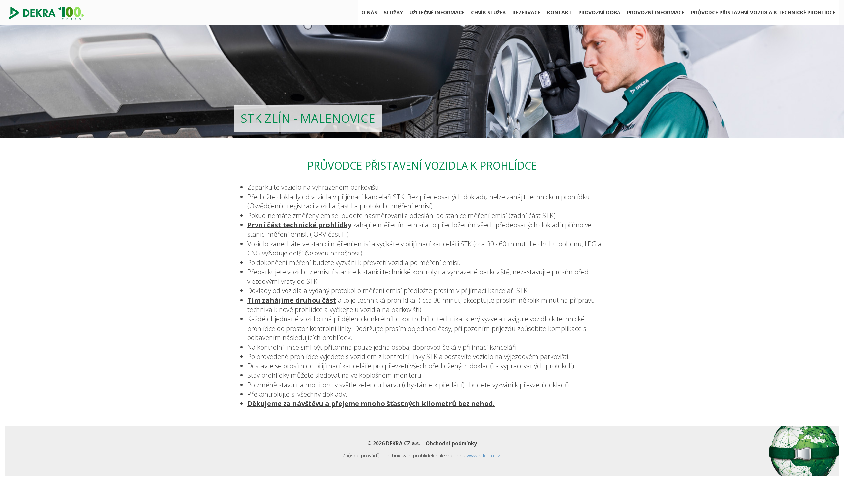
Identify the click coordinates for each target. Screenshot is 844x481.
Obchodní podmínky (451, 443)
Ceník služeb (488, 12)
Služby (393, 12)
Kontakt (559, 12)
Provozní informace (655, 12)
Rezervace (526, 12)
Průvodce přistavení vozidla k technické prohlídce (763, 12)
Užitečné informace (437, 12)
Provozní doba (599, 12)
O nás (369, 12)
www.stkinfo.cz (483, 455)
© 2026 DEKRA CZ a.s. (393, 443)
